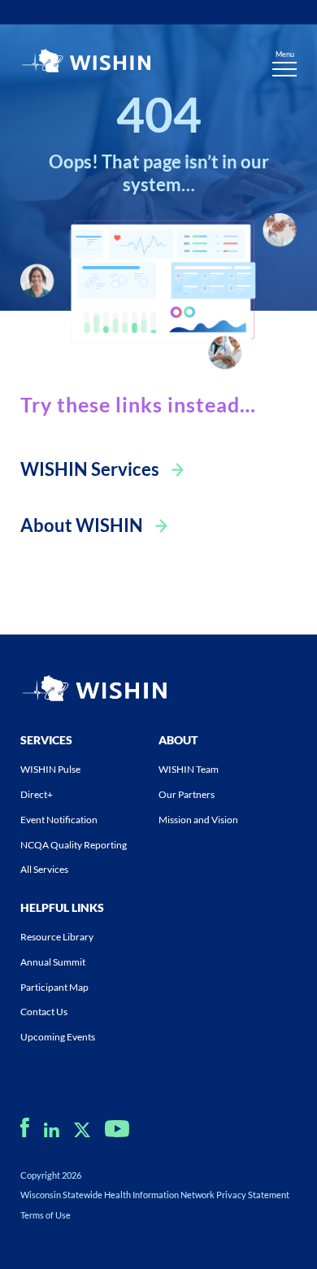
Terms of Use (45, 1215)
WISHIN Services (89, 469)
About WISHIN (81, 525)
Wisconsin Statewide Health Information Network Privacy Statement (154, 1194)
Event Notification (59, 819)
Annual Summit (52, 962)
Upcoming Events (57, 1037)
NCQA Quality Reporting (73, 845)
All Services (44, 869)
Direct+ (36, 794)
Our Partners (186, 794)
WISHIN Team (188, 769)
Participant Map (54, 987)
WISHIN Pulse (50, 769)
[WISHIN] (85, 63)
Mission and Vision (198, 819)
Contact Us (43, 1011)
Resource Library (56, 937)
